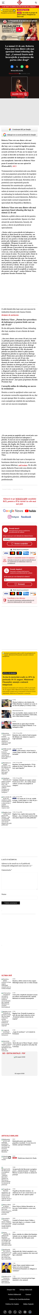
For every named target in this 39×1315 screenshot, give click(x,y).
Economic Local (25, 73)
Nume (4, 894)
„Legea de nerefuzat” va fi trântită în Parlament (23, 1033)
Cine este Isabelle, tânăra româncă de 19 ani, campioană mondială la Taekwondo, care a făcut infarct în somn (24, 714)
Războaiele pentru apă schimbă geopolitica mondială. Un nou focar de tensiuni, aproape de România (24, 1142)
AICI (14, 166)
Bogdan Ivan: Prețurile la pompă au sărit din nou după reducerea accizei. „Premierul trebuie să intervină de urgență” (23, 1016)
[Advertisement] (19, 627)
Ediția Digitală (28, 1304)
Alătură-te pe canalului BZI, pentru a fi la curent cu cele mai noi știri (19, 501)
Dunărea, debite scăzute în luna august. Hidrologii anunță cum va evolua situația (24, 981)
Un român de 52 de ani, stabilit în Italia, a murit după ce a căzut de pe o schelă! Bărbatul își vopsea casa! (24, 800)
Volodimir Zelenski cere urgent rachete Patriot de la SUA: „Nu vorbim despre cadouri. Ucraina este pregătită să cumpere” (24, 782)
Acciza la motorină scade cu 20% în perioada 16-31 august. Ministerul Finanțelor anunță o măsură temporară (18, 681)
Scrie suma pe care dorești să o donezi (17, 576)
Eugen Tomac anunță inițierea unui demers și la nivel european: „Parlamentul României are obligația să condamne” (24, 1267)
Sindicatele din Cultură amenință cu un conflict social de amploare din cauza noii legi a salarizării (25, 1253)
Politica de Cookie (12, 1304)
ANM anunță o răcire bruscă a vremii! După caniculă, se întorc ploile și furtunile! (24, 752)
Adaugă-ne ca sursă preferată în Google (21, 135)
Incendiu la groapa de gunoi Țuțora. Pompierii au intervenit (27, 14)
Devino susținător (21, 544)
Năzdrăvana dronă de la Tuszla (24, 1158)
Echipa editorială (26, 1290)
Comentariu (7, 870)
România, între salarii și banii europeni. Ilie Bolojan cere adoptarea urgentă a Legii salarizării (24, 736)
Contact (28, 1294)
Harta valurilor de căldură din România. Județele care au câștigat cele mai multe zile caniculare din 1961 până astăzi (24, 1236)
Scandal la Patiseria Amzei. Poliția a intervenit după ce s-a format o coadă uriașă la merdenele (23, 1222)
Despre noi (11, 1290)
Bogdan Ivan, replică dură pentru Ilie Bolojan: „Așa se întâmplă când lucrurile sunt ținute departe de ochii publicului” (24, 815)
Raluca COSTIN (14, 73)
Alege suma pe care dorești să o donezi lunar (18, 536)
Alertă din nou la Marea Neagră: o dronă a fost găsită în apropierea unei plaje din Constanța (25, 1044)
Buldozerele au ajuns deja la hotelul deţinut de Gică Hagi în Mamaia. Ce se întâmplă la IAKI (24, 725)
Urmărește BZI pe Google (21, 129)
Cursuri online (6, 489)
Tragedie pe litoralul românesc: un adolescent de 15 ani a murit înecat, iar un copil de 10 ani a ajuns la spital (24, 1192)
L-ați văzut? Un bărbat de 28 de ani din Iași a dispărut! (19, 6)
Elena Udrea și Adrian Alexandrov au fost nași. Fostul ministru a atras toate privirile (24, 1208)
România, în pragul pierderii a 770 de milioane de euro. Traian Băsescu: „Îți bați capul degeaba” (23, 766)
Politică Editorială (14, 1294)
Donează (21, 584)
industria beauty (18, 489)
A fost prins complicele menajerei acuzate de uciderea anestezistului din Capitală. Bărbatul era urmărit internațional (25, 996)
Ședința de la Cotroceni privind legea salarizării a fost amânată (23, 1279)
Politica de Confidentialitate (19, 1299)
